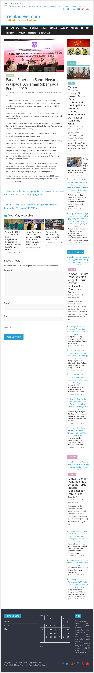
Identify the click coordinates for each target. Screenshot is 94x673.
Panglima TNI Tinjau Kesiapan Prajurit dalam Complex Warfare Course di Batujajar (77, 339)
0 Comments (38, 92)
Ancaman (49, 92)
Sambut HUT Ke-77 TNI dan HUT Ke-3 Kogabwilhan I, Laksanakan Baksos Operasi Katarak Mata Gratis (13, 241)
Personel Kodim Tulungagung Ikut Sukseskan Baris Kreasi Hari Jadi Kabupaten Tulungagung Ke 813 (34, 193)
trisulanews (27, 92)
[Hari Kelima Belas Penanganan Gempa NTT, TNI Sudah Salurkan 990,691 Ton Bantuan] (78, 428)
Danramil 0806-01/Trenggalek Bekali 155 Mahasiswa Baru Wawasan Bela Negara (40, 6)
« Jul (41, 646)
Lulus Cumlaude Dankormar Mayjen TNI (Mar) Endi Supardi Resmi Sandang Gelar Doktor (34, 238)
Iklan (6, 629)
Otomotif (32, 33)
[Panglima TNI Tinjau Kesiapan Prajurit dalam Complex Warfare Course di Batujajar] (78, 326)
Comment (8, 270)
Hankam (21, 33)
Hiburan (53, 28)
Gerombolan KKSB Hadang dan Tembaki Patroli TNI (52, 236)
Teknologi (75, 28)
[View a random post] (87, 28)
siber (7, 95)
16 (68, 629)
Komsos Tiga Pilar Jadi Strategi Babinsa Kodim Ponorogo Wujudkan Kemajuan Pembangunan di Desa (77, 416)
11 (47, 629)
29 (64, 637)
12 (51, 629)
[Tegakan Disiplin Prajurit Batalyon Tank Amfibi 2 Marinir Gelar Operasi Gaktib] (74, 158)
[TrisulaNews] (6, 28)
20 (55, 633)
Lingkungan (44, 33)
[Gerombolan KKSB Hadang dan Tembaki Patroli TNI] (54, 220)
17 (42, 633)
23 (68, 633)
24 (42, 637)
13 (55, 629)
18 (47, 633)
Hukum (24, 28)
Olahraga (63, 28)
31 (42, 640)
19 (51, 633)
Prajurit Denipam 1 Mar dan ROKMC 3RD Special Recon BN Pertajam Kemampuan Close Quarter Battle (77, 548)
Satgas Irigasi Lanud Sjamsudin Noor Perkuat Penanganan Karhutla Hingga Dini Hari (77, 364)
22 (64, 633)
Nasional (15, 28)
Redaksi (7, 622)
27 (55, 637)
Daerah (44, 28)
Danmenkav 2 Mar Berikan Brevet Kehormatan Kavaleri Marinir (78, 570)
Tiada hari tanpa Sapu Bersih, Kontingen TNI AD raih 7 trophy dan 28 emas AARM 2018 (31, 206)
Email (7, 316)
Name (7, 303)
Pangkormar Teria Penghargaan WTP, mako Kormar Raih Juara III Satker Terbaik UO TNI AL (77, 593)
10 (42, 629)
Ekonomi (34, 28)
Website (7, 327)
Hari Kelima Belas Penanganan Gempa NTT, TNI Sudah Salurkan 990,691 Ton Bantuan (78, 441)
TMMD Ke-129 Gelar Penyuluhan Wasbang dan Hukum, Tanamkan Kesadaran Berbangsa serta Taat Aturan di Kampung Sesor (77, 200)
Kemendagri (57, 92)
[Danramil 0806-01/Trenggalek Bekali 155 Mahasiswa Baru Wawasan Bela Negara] (78, 375)
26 (51, 637)
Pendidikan (10, 33)
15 (64, 629)
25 (47, 637)
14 (59, 629)
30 (68, 637)
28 (59, 637)
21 (59, 633)
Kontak (6, 625)
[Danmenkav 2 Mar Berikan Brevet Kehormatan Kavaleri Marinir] (78, 560)
